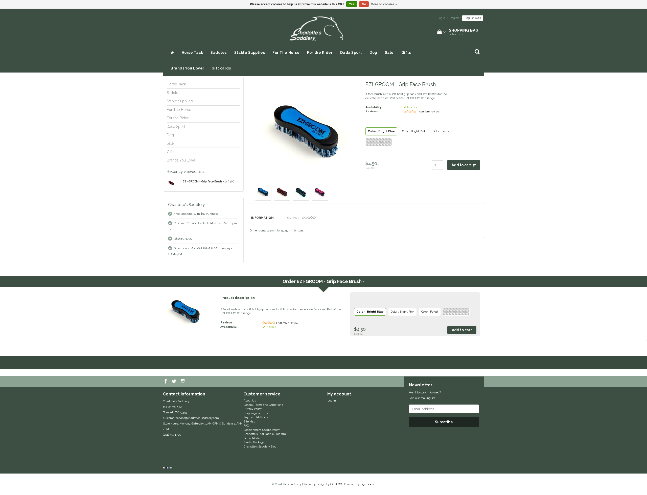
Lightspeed (367, 484)
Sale (389, 53)
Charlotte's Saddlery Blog (260, 446)
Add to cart (462, 165)
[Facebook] (166, 381)
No (364, 4)
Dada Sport (351, 53)
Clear (201, 172)
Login (441, 18)
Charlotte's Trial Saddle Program (265, 434)
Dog (373, 53)
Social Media (252, 438)
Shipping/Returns (256, 413)
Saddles (219, 53)
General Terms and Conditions (263, 405)
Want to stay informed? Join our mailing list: (425, 395)
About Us (250, 400)
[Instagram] (184, 381)
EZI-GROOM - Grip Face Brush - (203, 181)
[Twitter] (175, 381)
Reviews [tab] (292, 218)
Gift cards (221, 68)
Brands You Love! (187, 68)
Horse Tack (192, 53)
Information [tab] (262, 218)
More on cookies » (384, 4)
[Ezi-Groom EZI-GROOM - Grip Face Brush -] (171, 183)
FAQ (246, 425)
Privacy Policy (253, 409)
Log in (332, 400)
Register (455, 18)
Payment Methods (256, 417)
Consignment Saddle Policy (262, 430)
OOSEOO (336, 484)
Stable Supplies (249, 53)
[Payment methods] (168, 468)
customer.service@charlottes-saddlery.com (191, 418)
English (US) (473, 18)
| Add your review (428, 111)
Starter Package (254, 442)
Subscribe (444, 422)
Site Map (249, 421)
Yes (351, 4)
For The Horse (285, 53)
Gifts (406, 53)
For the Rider (320, 53)
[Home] (172, 52)
